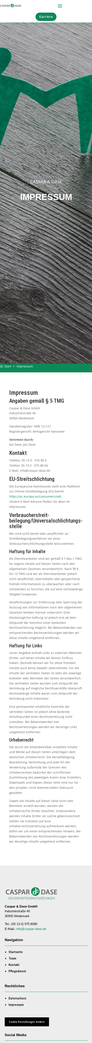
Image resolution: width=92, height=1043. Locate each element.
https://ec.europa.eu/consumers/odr (35, 496)
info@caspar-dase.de (31, 929)
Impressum (16, 1005)
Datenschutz (17, 998)
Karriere (46, 16)
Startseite (16, 952)
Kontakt (14, 965)
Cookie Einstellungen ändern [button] (27, 1022)
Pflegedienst (17, 971)
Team (12, 958)
